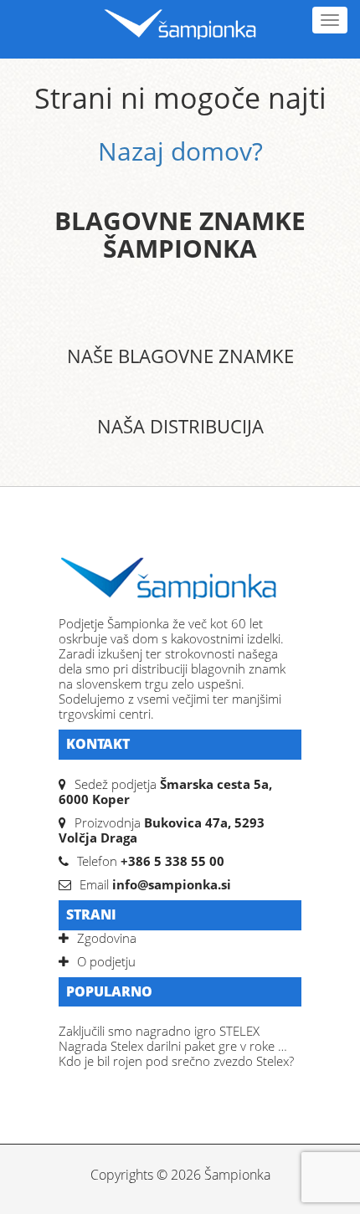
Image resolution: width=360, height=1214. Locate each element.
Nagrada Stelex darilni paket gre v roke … (173, 1045)
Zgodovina (106, 938)
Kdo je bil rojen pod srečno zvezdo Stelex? (176, 1061)
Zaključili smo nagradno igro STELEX (159, 1030)
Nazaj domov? (180, 151)
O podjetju (106, 961)
